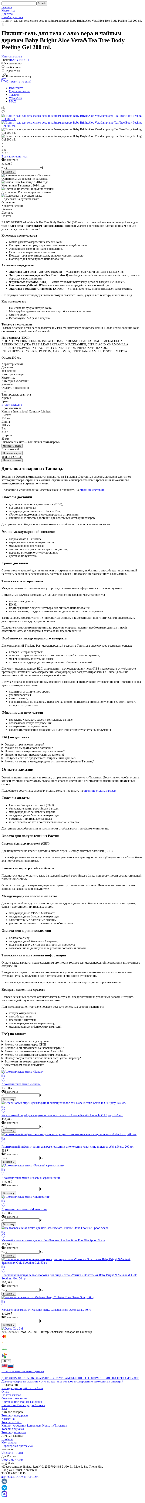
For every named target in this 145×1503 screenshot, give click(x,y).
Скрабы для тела (12, 17)
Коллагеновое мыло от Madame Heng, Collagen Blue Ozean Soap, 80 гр (46, 1309)
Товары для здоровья (15, 1415)
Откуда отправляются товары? (24, 744)
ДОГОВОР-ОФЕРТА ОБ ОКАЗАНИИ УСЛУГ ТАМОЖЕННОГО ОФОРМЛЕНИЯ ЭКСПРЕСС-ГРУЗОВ (70, 1378)
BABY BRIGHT (20, 59)
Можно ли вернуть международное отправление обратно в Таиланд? (49, 761)
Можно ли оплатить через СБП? (25, 1044)
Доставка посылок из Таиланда (22, 1401)
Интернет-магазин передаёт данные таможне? (34, 754)
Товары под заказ (13, 1428)
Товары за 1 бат (12, 1422)
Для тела (7, 13)
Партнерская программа (17, 1445)
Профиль (7, 1439)
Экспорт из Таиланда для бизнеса (23, 1405)
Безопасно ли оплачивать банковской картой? (34, 1047)
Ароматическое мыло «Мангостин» (24, 1209)
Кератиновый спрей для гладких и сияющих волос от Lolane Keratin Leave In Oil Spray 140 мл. (62, 1115)
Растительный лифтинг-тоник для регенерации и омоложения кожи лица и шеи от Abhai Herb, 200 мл (67, 1146)
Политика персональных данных (23, 1371)
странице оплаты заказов (99, 790)
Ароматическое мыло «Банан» (21, 1084)
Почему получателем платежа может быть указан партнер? (43, 1058)
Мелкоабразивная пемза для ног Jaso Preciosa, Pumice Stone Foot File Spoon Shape (53, 1240)
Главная (7, 7)
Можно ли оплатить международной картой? (34, 1051)
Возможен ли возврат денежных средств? (31, 1061)
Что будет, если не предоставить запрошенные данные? (40, 758)
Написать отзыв (12, 445)
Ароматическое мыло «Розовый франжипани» (31, 1177)
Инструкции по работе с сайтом (22, 1388)
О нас (5, 1391)
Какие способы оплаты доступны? (27, 1041)
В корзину (8, 171)
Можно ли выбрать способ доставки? (29, 747)
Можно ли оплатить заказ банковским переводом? (37, 1054)
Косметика (8, 10)
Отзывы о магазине (14, 1398)
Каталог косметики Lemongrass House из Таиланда (34, 1425)
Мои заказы (9, 1442)
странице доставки (91, 489)
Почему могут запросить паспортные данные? (35, 751)
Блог (5, 1408)
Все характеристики (15, 156)
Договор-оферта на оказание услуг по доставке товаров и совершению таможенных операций (62, 1381)
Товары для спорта (14, 1432)
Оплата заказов (11, 1395)
